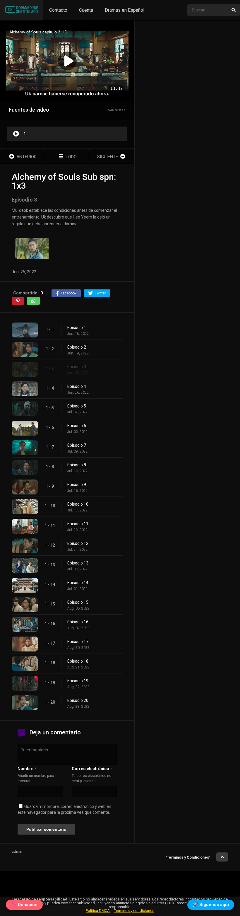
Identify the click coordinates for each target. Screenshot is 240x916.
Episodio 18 (77, 661)
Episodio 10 (77, 504)
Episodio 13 (77, 563)
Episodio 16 (77, 622)
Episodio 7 (76, 445)
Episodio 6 (76, 425)
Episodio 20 (77, 700)
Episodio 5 (76, 406)
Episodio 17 (77, 641)
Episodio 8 (76, 465)
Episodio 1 (76, 327)
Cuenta (86, 10)
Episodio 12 (77, 543)
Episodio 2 (76, 347)
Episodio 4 (76, 386)
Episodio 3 (76, 366)
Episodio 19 (77, 680)
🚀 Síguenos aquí (211, 903)
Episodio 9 (76, 484)
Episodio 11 (77, 523)
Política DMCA (98, 910)
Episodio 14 (77, 582)
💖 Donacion (24, 903)
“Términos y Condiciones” (187, 857)
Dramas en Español (124, 10)
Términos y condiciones (134, 910)
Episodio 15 (77, 602)
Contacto (58, 10)
